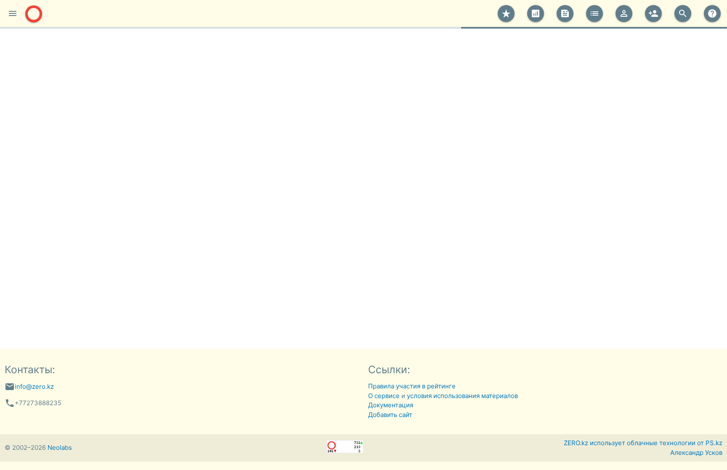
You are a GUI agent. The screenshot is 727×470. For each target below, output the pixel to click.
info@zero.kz (34, 386)
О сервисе (384, 396)
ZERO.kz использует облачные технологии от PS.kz (643, 443)
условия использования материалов (462, 396)
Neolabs (60, 447)
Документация (390, 405)
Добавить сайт (390, 415)
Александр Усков (696, 453)
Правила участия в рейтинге (412, 386)
